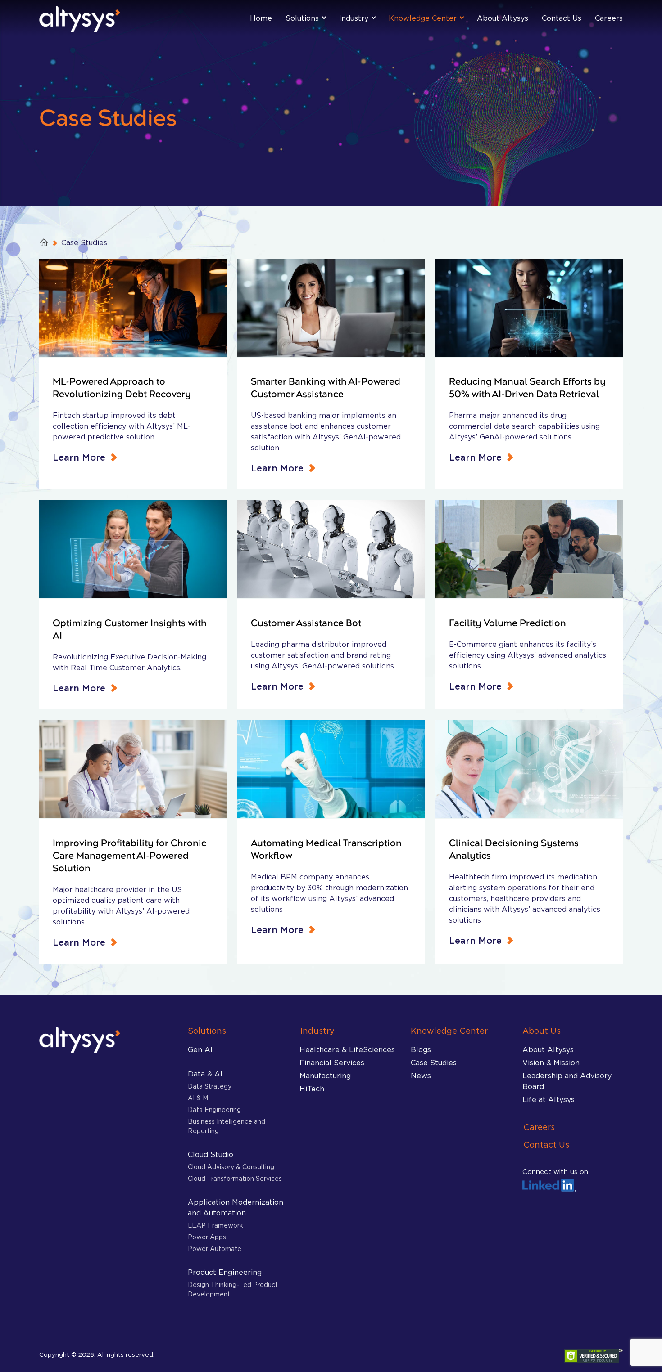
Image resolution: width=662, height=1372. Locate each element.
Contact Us (561, 18)
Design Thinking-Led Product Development (233, 1289)
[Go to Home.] (45, 242)
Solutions (302, 18)
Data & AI (205, 1074)
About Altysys (502, 18)
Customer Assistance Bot (306, 623)
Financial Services (331, 1062)
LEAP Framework (215, 1225)
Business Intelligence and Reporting (226, 1126)
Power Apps (207, 1236)
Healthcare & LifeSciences (347, 1049)
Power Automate (214, 1248)
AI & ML (200, 1097)
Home (261, 18)
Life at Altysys (548, 1099)
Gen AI (200, 1049)
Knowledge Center (423, 18)
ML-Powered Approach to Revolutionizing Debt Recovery (122, 388)
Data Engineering (214, 1109)
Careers (609, 18)
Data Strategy (209, 1086)
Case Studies (434, 1062)
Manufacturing (325, 1076)
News (421, 1076)
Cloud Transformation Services (235, 1178)
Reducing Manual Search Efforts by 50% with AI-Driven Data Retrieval (527, 388)
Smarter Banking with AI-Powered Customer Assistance (325, 388)
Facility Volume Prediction (507, 623)
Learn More (79, 457)
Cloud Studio (210, 1154)
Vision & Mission (551, 1062)
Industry (353, 18)
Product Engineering (225, 1272)
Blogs (421, 1049)
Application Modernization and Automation (235, 1207)
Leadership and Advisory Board (567, 1081)
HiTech (311, 1089)
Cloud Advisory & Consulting (231, 1166)
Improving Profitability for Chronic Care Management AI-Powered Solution (129, 856)
